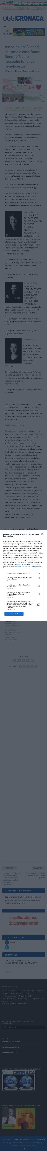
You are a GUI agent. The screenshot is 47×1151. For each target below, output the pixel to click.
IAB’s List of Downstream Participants (26, 567)
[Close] (43, 535)
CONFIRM (14, 614)
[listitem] (23, 573)
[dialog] (23, 575)
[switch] (38, 578)
